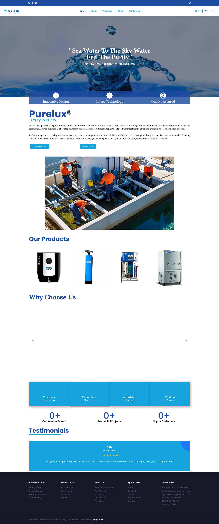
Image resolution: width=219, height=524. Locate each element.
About (94, 11)
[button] (33, 340)
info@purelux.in (171, 504)
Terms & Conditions (37, 494)
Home (81, 11)
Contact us (134, 11)
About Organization (104, 487)
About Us (65, 494)
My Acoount (134, 497)
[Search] (190, 3)
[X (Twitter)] (32, 3)
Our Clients (100, 491)
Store (131, 494)
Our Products (67, 491)
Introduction (67, 487)
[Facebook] (29, 3)
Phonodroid (98, 519)
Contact (132, 501)
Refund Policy (34, 497)
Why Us (65, 497)
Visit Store (209, 11)
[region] (109, 341)
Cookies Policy (35, 491)
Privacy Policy (34, 487)
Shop (120, 11)
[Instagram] (36, 3)
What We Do (101, 494)
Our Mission (100, 497)
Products (107, 11)
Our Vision (100, 501)
